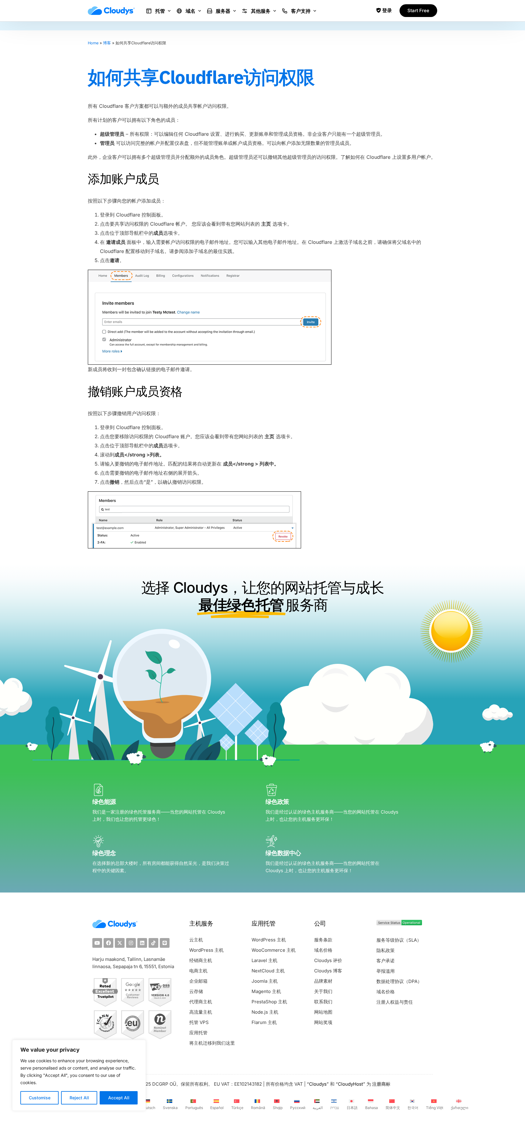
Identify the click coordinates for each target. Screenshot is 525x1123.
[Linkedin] (142, 943)
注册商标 (381, 1084)
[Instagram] (131, 943)
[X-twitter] (120, 943)
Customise (39, 1097)
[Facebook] (108, 943)
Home (93, 43)
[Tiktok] (153, 943)
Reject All (79, 1097)
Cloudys (318, 1084)
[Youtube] (97, 943)
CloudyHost (350, 1084)
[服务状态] (399, 924)
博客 (107, 43)
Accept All (118, 1097)
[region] (79, 1075)
